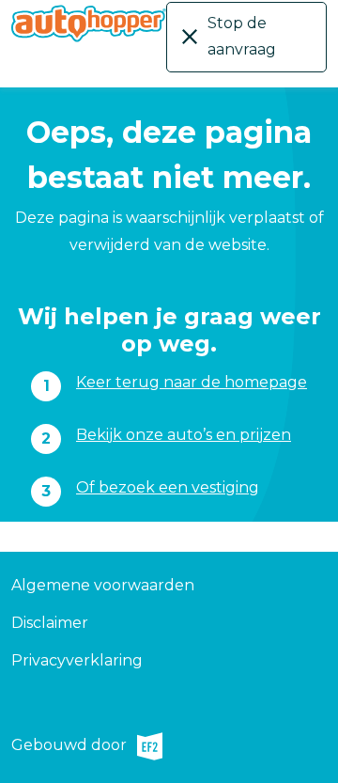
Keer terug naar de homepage (191, 382)
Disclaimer (49, 623)
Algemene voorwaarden (102, 585)
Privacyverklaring (77, 660)
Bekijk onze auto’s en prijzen (183, 435)
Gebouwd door (69, 748)
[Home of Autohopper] (88, 23)
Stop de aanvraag (241, 36)
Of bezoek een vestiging (167, 487)
